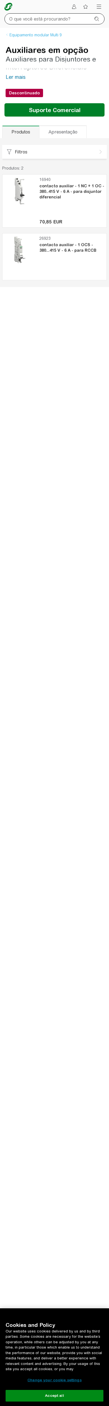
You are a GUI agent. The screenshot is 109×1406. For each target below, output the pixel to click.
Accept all (54, 1396)
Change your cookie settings (54, 1380)
